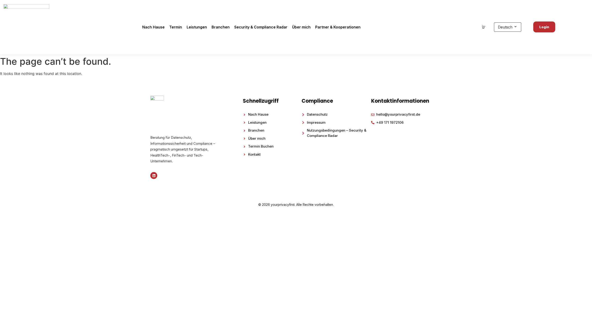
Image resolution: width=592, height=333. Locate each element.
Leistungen (197, 27)
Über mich (301, 27)
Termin (175, 27)
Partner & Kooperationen (338, 27)
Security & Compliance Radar (260, 27)
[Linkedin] (153, 175)
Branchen (221, 27)
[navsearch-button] (483, 27)
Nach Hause (153, 27)
